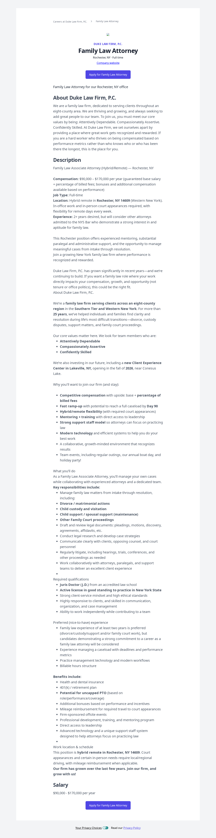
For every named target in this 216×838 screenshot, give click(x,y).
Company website (108, 63)
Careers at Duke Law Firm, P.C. (70, 21)
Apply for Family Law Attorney (108, 74)
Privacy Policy (132, 828)
